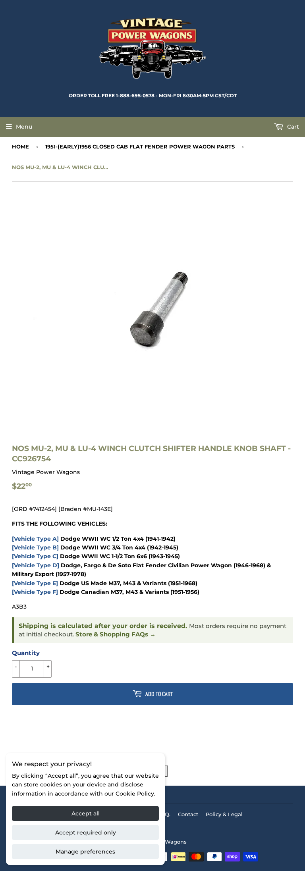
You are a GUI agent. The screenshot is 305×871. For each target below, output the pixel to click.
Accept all (85, 813)
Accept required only (85, 832)
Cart (292, 126)
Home (20, 146)
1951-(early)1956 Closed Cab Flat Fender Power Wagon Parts (140, 146)
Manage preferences (85, 851)
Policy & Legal (224, 814)
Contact (188, 814)
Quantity (26, 653)
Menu (24, 126)
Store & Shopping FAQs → (115, 634)
